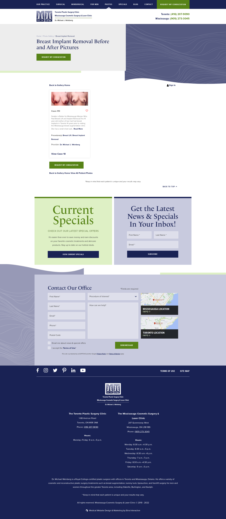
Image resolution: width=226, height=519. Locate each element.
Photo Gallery (48, 36)
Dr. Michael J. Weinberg (70, 144)
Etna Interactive (133, 510)
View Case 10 (58, 154)
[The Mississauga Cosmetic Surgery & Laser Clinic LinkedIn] (73, 371)
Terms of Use (167, 371)
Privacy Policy (101, 354)
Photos (108, 4)
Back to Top (169, 187)
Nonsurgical (77, 4)
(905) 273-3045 (142, 431)
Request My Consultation (173, 4)
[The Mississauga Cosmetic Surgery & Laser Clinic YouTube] (83, 371)
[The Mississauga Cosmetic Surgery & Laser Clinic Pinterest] (64, 371)
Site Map (185, 371)
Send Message (126, 345)
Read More (78, 129)
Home (38, 36)
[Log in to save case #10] (87, 111)
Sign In (172, 85)
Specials (123, 4)
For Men (95, 4)
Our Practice (43, 4)
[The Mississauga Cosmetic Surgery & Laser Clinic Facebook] (37, 371)
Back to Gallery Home (59, 85)
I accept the (57, 348)
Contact (149, 4)
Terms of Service (114, 354)
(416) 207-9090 (91, 427)
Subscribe (152, 254)
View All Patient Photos (82, 173)
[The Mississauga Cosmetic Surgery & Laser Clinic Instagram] (46, 371)
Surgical (60, 4)
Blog (135, 4)
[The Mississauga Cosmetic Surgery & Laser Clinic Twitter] (55, 371)
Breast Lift (67, 135)
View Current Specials (73, 254)
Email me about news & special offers (69, 343)
